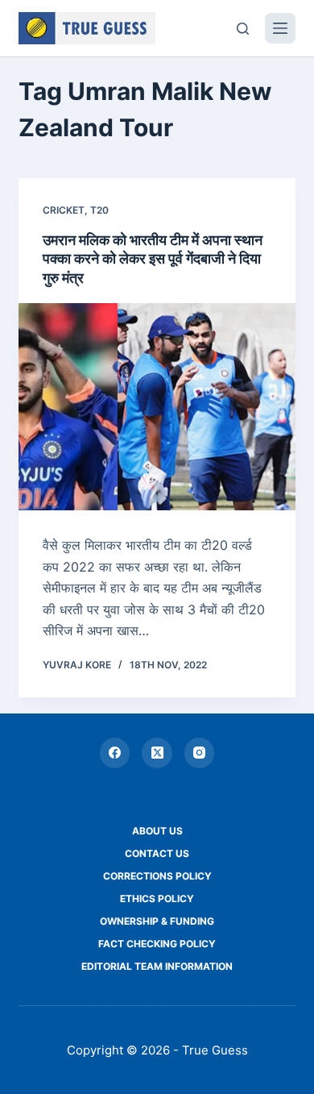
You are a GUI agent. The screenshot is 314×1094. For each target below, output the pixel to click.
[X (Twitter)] (157, 753)
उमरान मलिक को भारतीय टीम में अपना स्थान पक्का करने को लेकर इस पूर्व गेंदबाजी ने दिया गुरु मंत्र (152, 258)
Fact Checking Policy (157, 944)
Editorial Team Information (157, 966)
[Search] (243, 29)
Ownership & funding (157, 921)
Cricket (64, 210)
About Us (157, 831)
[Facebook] (115, 753)
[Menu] (280, 28)
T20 (99, 210)
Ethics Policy (157, 898)
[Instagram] (199, 753)
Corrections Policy (157, 876)
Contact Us (157, 853)
